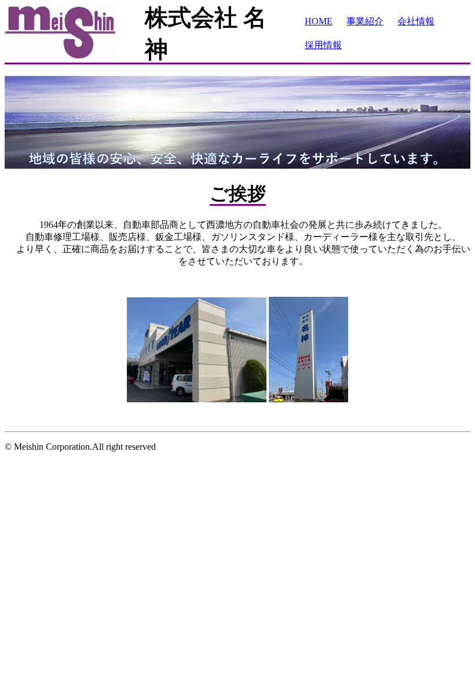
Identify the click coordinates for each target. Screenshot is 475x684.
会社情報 (415, 21)
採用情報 (323, 45)
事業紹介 (364, 21)
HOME (318, 21)
